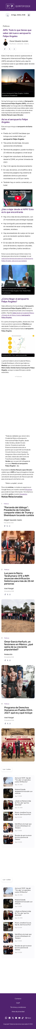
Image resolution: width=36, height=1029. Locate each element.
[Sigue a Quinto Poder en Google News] (28, 1018)
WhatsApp (28, 490)
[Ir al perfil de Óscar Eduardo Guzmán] (5, 42)
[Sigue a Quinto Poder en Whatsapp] (6, 1018)
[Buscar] (7, 15)
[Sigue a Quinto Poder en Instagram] (16, 1018)
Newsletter (23, 494)
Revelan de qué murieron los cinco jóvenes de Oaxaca (23, 837)
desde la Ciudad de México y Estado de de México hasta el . (17, 315)
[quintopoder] (18, 6)
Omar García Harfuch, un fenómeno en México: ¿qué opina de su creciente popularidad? (18, 645)
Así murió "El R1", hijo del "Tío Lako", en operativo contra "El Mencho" (23, 780)
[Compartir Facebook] (5, 49)
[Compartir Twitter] (10, 49)
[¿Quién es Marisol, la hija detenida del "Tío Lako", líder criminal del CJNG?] (8, 805)
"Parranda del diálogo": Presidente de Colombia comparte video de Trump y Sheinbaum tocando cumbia (19, 511)
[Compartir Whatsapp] (14, 49)
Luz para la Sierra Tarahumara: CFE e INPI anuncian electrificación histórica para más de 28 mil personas (19, 578)
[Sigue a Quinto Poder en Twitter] (13, 1018)
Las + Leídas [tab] (7, 769)
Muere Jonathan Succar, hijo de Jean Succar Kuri (23, 813)
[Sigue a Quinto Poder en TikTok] (23, 1018)
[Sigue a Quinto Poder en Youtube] (19, 1018)
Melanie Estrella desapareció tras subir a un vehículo (23, 791)
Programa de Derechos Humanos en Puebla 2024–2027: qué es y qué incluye (18, 710)
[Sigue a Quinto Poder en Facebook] (10, 1018)
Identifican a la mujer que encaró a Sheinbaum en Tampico (23, 826)
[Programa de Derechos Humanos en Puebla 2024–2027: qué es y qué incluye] (18, 744)
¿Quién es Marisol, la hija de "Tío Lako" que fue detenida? (23, 803)
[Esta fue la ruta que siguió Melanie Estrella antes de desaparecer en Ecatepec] (8, 793)
